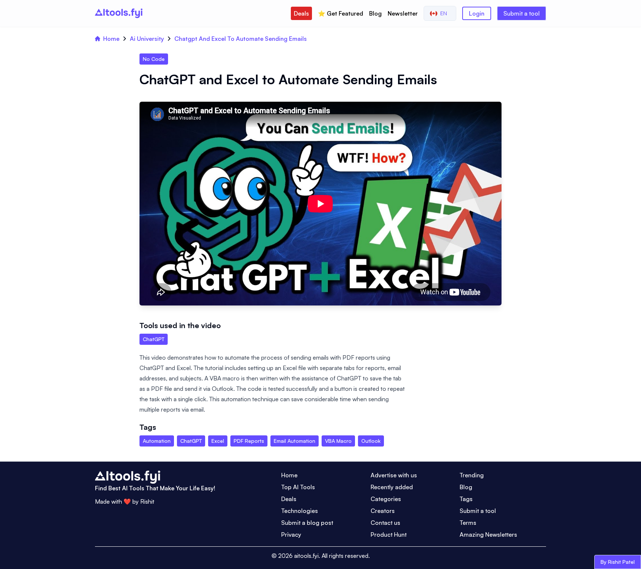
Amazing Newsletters (488, 534)
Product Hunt (389, 534)
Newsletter (403, 13)
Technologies (299, 510)
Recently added (392, 487)
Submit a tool (521, 13)
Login (476, 13)
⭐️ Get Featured (340, 13)
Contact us (385, 522)
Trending (472, 475)
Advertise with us (394, 475)
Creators (383, 510)
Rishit (147, 501)
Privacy (291, 534)
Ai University (147, 38)
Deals (301, 13)
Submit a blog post (307, 522)
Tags (466, 499)
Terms (468, 522)
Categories (386, 499)
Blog (375, 13)
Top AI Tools (298, 487)
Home (111, 38)
